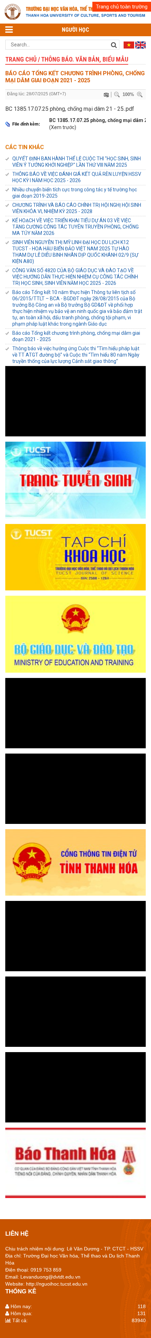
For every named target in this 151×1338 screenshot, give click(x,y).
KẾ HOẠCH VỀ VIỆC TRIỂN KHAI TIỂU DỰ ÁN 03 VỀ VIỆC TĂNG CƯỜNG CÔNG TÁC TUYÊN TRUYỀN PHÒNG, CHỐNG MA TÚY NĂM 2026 (75, 227)
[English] (140, 44)
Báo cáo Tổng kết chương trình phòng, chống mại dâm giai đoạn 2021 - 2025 (76, 336)
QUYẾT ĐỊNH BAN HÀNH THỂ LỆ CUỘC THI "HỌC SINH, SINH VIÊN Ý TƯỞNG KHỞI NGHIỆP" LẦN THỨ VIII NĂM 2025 (76, 162)
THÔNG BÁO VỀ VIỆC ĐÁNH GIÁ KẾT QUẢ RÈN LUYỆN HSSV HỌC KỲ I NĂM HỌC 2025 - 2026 (76, 177)
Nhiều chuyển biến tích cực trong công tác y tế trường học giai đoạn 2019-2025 (74, 193)
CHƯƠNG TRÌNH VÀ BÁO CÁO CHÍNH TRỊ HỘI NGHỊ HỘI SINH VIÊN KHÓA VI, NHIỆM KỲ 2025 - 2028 (76, 208)
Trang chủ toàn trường (121, 7)
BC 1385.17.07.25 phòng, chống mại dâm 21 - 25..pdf (69, 108)
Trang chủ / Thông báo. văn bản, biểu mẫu (66, 59)
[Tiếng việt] (129, 44)
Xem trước (62, 127)
